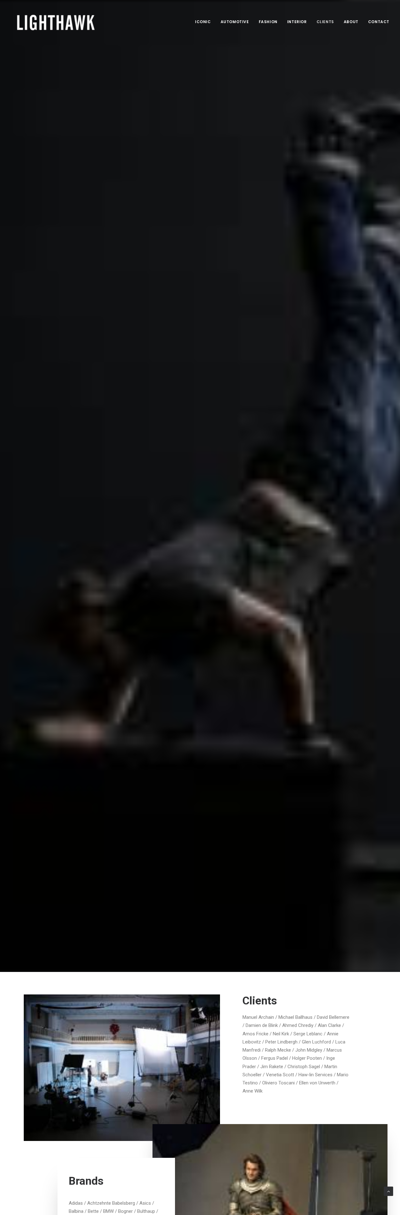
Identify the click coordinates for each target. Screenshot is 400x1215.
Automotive (235, 21)
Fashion (268, 21)
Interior (297, 21)
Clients (325, 21)
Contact (378, 21)
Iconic (203, 21)
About (351, 21)
